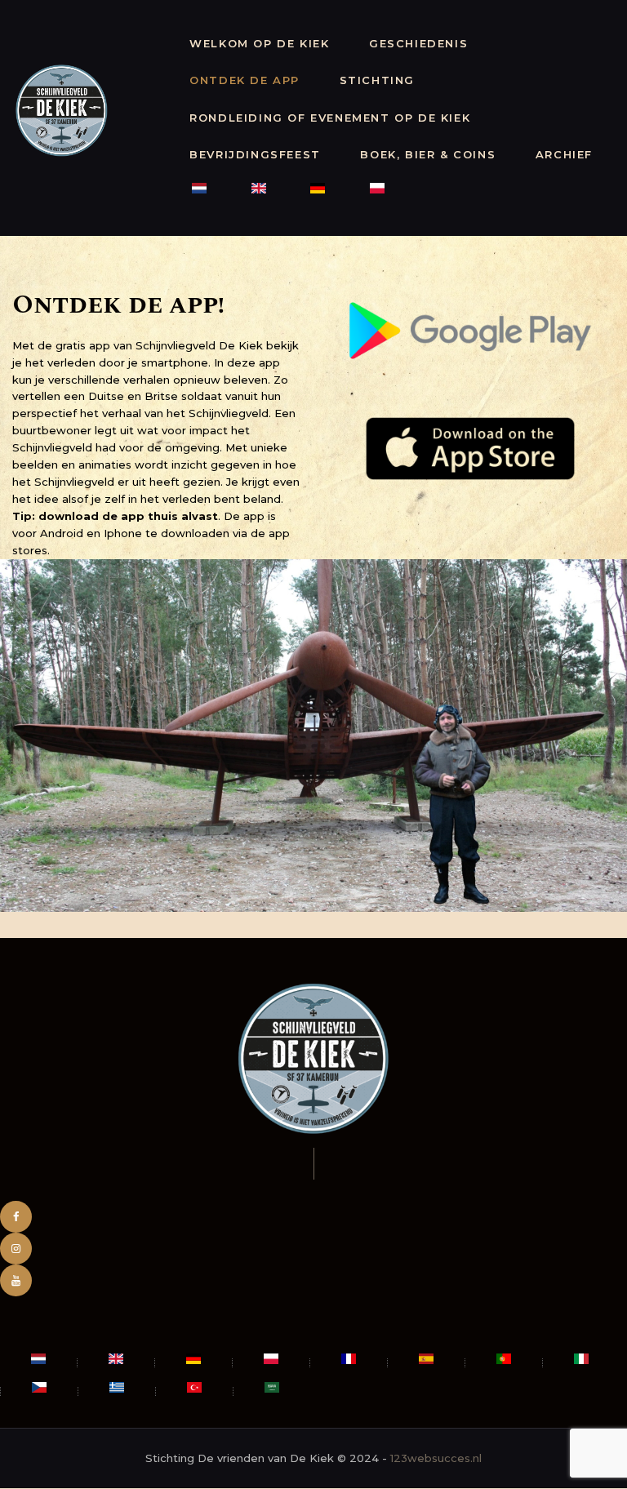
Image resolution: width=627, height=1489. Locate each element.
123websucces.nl (436, 1458)
